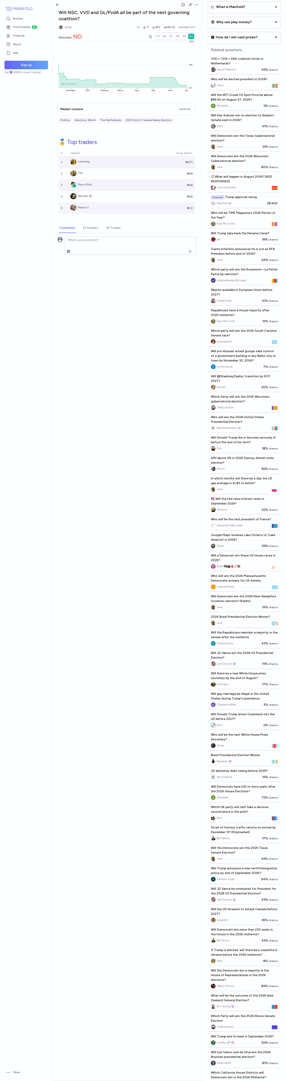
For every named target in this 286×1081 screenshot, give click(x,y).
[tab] (67, 228)
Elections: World (85, 120)
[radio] (158, 36)
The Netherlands (110, 120)
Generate (184, 109)
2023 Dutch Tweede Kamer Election (148, 120)
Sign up (26, 65)
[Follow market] (183, 5)
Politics (65, 120)
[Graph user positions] (150, 36)
